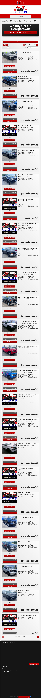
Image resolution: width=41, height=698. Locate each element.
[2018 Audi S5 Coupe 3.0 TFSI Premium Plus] (9, 56)
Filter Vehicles (21, 41)
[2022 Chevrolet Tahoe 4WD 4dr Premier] (9, 595)
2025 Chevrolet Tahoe (28, 615)
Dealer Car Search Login (13, 696)
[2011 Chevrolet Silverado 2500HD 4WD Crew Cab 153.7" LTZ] (9, 472)
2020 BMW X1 (25, 77)
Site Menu (20, 16)
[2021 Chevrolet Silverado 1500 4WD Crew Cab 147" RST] (9, 350)
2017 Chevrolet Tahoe (27, 542)
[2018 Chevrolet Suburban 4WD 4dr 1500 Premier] (9, 521)
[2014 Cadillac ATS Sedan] (9, 154)
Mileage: (29, 56)
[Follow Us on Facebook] (17, 3)
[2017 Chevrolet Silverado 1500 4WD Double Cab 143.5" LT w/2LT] (9, 228)
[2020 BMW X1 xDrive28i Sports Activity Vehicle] (9, 81)
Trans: (19, 58)
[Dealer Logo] (20, 10)
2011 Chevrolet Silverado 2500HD (27, 469)
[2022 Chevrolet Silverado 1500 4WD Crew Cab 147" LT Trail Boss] (9, 375)
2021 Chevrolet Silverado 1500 (27, 346)
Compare (10, 63)
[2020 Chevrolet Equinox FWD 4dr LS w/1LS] (9, 203)
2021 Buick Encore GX (25, 102)
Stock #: (19, 56)
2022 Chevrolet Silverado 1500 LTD (27, 420)
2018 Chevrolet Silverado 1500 (27, 248)
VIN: (29, 59)
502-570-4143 (30, 1)
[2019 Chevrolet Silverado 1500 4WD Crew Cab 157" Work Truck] (9, 277)
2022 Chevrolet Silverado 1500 (27, 371)
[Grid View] (4, 45)
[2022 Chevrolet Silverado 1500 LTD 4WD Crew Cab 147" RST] (9, 424)
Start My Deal (9, 72)
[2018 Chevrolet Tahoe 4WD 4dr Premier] (9, 570)
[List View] (6, 45)
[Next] (37, 45)
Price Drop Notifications (10, 66)
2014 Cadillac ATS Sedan (26, 150)
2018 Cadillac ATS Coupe (26, 126)
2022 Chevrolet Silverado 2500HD (26, 493)
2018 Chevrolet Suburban (26, 518)
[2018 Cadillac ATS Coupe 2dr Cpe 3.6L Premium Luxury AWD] (9, 130)
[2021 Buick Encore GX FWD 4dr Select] (9, 105)
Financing (15, 633)
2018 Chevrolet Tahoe (25, 567)
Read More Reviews (34, 664)
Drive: (19, 59)
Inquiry (6, 70)
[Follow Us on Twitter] (19, 3)
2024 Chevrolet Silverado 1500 (27, 395)
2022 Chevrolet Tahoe (25, 591)
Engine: (19, 57)
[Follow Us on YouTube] (21, 3)
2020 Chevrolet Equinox (25, 199)
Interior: (29, 58)
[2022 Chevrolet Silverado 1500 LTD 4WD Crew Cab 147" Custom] (9, 448)
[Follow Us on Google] (23, 3)
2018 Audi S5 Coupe (24, 53)
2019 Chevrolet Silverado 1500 (27, 273)
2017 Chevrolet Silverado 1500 (27, 224)
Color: (29, 57)
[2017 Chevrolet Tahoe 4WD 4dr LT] (9, 546)
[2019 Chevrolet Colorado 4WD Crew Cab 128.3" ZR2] (9, 179)
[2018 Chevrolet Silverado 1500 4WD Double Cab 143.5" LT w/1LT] (9, 252)
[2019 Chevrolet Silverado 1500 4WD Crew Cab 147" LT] (9, 301)
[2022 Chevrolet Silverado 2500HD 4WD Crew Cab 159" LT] (9, 497)
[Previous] (24, 45)
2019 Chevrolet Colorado (26, 175)
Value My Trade (13, 70)
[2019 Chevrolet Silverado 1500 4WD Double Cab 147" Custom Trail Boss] (9, 326)
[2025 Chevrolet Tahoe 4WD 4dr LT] (9, 619)
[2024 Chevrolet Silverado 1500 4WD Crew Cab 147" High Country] (9, 399)
